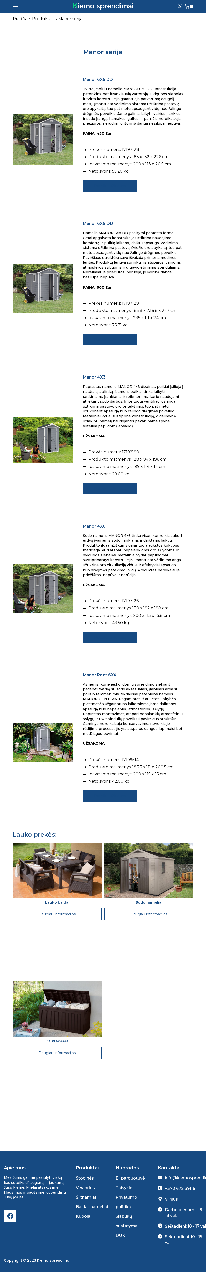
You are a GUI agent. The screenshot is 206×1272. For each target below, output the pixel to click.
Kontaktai (169, 1168)
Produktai (42, 18)
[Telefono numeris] (180, 6)
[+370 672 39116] (160, 1188)
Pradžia (20, 18)
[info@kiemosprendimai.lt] (160, 1177)
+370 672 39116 (180, 1188)
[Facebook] (10, 1216)
